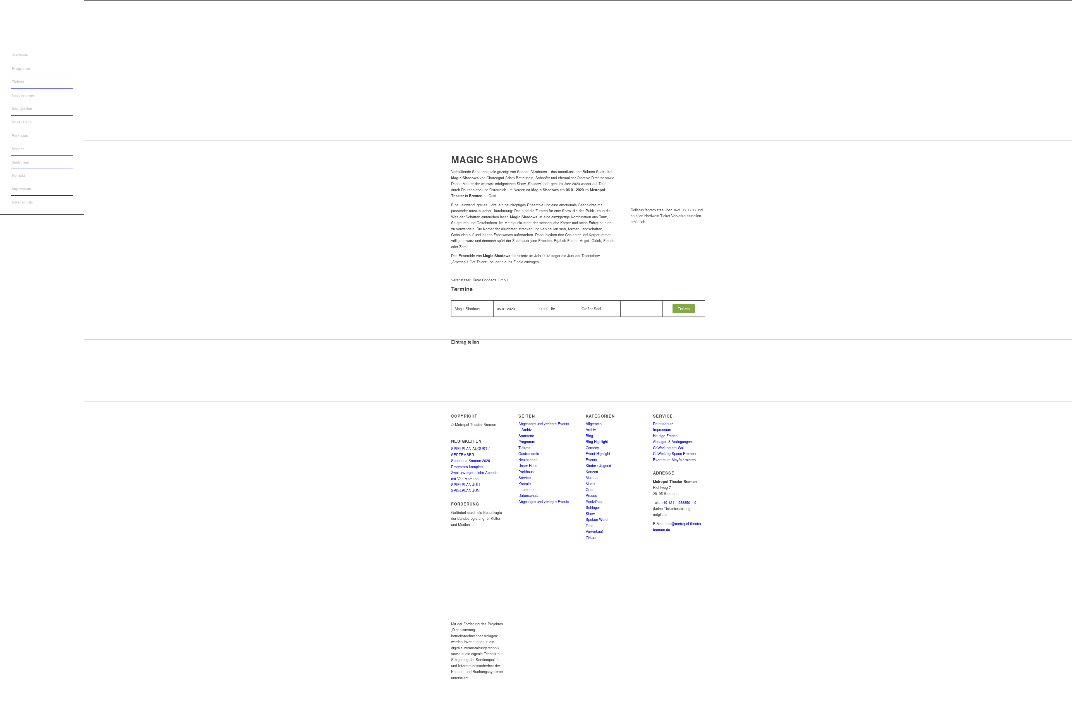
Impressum (527, 489)
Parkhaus (526, 471)
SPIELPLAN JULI (465, 484)
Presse (591, 495)
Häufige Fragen (665, 435)
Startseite (526, 435)
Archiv (591, 429)
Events (591, 459)
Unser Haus (527, 465)
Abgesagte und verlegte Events (543, 501)
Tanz (590, 525)
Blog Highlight (597, 441)
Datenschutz (528, 495)
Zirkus (591, 537)
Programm (526, 441)
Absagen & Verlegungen (672, 441)
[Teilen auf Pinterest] (454, 366)
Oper (590, 489)
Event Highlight (598, 453)
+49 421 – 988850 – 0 (678, 502)
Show (590, 513)
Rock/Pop (594, 501)
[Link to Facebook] (21, 222)
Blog (589, 435)
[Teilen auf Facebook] (454, 347)
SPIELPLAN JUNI (465, 490)
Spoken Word (596, 519)
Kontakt (524, 483)
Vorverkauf (594, 531)
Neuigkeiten (527, 459)
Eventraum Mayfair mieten (674, 459)
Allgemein (594, 423)
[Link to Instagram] (63, 222)
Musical (592, 477)
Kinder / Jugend (598, 465)
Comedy (592, 447)
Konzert (592, 471)
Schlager (593, 507)
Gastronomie (528, 453)
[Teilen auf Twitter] (454, 353)
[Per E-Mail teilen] (454, 372)
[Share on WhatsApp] (454, 359)
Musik (590, 483)
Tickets (524, 447)
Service (524, 477)
